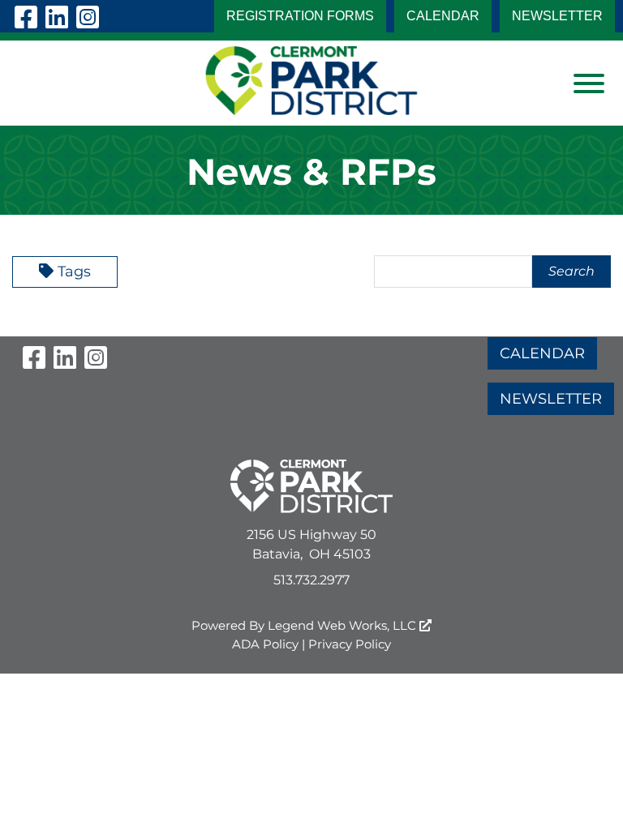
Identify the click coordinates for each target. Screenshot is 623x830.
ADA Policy (265, 644)
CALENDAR (442, 16)
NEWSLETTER (557, 16)
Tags (74, 271)
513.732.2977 (311, 580)
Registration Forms (300, 16)
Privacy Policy (349, 644)
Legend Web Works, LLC (343, 625)
